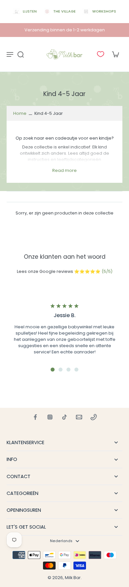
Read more (64, 170)
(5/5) (107, 271)
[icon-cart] (115, 54)
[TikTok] (64, 417)
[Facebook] (35, 417)
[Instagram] (50, 417)
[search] (20, 54)
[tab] (53, 370)
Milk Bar (73, 577)
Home (19, 113)
